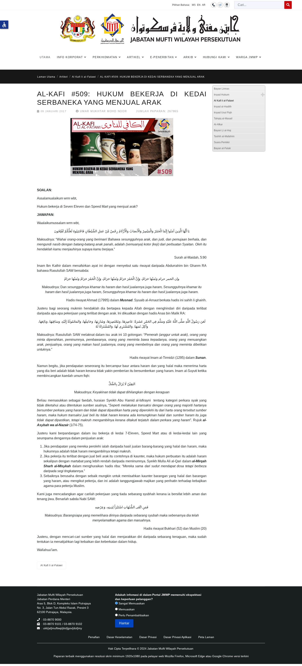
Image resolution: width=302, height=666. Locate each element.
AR (203, 4)
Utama (45, 57)
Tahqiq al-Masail (223, 118)
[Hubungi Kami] (213, 4)
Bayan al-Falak (222, 148)
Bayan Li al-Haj (222, 130)
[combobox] (259, 5)
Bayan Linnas (221, 88)
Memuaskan (126, 609)
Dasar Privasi (148, 637)
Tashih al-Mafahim (224, 136)
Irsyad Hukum (221, 94)
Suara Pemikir (222, 142)
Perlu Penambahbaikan (133, 615)
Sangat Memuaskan (131, 603)
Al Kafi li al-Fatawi (51, 565)
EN (199, 4)
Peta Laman (206, 637)
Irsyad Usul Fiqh (223, 112)
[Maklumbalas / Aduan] (220, 4)
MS (194, 4)
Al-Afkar (218, 124)
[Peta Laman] (227, 4)
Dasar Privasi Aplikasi (177, 637)
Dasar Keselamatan (119, 637)
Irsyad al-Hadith (223, 106)
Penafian (94, 637)
